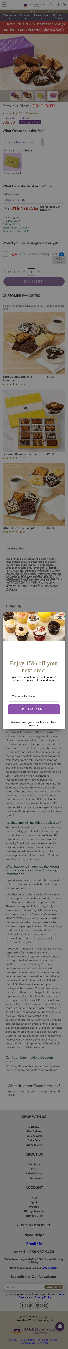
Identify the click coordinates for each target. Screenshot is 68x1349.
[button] (34, 709)
